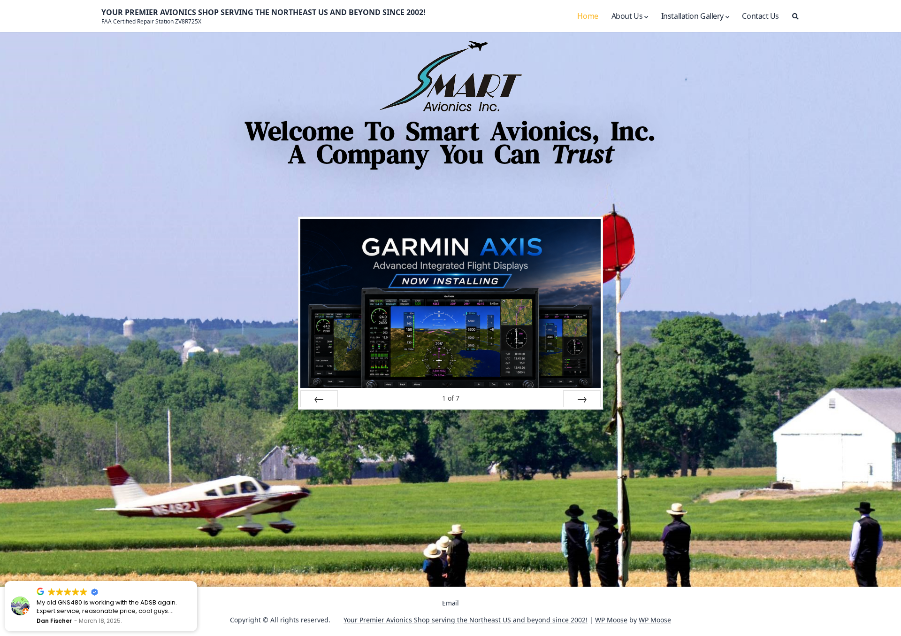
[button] (196, 581)
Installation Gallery (692, 16)
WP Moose (611, 619)
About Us (626, 16)
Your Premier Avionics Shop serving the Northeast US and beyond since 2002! (466, 619)
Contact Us (760, 16)
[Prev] (319, 398)
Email (450, 602)
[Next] (582, 398)
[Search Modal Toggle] (795, 16)
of (450, 398)
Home (587, 16)
